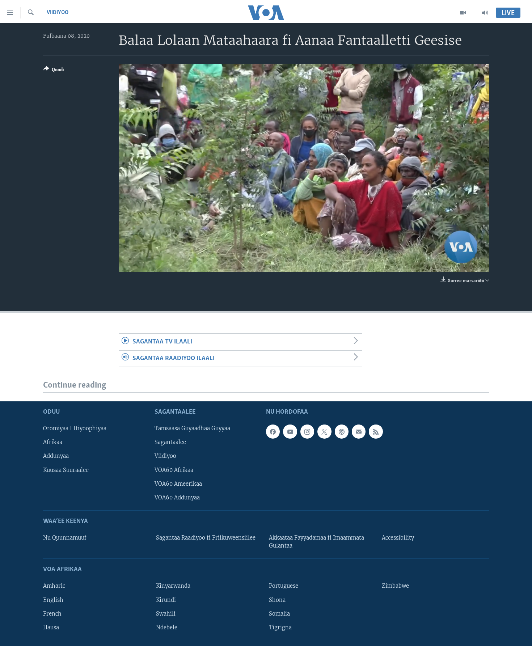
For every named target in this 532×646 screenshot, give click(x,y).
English (53, 600)
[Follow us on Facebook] (273, 431)
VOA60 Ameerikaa (178, 484)
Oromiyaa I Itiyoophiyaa (74, 428)
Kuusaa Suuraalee (66, 470)
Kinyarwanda (173, 586)
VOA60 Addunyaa (177, 497)
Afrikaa (52, 442)
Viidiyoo (57, 13)
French (52, 614)
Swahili (166, 614)
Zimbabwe (395, 586)
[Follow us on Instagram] (307, 431)
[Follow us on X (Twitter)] (324, 431)
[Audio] (485, 12)
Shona (277, 600)
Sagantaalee (170, 442)
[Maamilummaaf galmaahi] (359, 431)
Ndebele (166, 627)
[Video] (463, 12)
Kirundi (166, 600)
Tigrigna (280, 627)
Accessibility (398, 538)
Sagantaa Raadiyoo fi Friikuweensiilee (206, 538)
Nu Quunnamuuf (64, 538)
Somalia (279, 614)
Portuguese (283, 586)
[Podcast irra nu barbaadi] (342, 431)
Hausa (51, 627)
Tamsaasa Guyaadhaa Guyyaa (192, 428)
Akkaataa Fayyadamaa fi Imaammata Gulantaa (316, 542)
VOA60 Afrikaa (174, 470)
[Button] (53, 71)
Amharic (54, 586)
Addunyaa (56, 456)
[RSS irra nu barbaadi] (376, 431)
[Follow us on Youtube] (290, 431)
